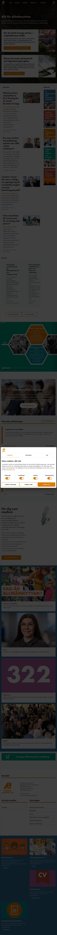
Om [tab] (47, 455)
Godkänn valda (28, 484)
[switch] (21, 478)
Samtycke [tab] (9, 455)
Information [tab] (28, 455)
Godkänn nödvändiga (10, 484)
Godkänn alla (46, 484)
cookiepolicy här (10, 469)
